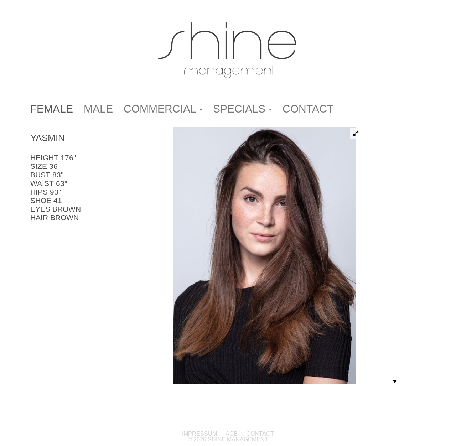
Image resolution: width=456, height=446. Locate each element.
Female (51, 109)
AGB (232, 434)
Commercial (161, 109)
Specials (240, 109)
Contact (308, 109)
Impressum (200, 434)
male (98, 109)
